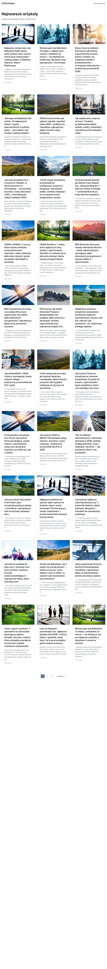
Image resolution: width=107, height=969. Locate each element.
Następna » (61, 676)
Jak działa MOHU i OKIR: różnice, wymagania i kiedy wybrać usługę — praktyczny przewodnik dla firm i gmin (18, 379)
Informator (8, 3)
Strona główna (99, 3)
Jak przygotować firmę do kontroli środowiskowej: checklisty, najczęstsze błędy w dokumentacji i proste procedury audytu (88, 570)
